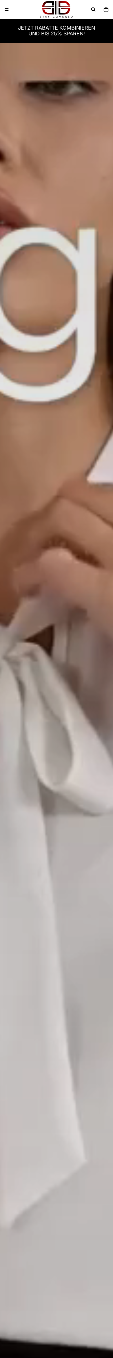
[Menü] (6, 9)
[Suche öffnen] (93, 9)
